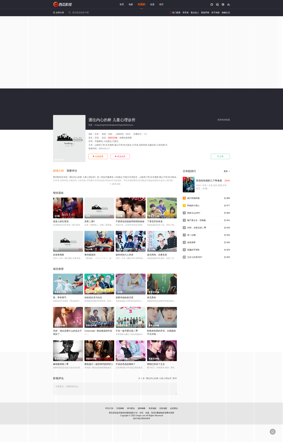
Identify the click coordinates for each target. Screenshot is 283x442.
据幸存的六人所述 (124, 254)
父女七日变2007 (194, 257)
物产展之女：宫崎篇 (196, 220)
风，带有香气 (59, 297)
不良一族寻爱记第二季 (127, 331)
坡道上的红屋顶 (61, 221)
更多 (227, 171)
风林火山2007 (193, 213)
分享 (220, 156)
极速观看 (120, 156)
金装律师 (191, 242)
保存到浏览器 (224, 120)
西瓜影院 (113, 413)
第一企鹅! (191, 235)
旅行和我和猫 (193, 198)
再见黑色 (151, 297)
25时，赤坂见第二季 (196, 227)
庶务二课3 (89, 221)
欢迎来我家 (58, 254)
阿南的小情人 (193, 205)
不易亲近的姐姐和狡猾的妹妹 (130, 221)
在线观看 (98, 156)
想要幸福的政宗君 (124, 297)
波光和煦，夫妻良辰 (157, 254)
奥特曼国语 (90, 254)
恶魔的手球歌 (193, 250)
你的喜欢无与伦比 (93, 297)
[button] (60, 170)
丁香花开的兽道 (155, 221)
